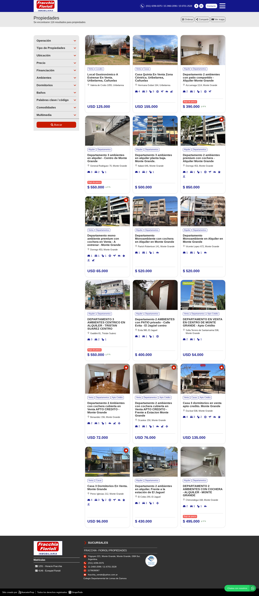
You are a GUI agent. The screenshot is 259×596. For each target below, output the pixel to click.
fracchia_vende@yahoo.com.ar (103, 574)
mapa (221, 19)
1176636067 (94, 570)
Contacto (211, 6)
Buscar (58, 124)
